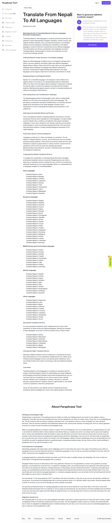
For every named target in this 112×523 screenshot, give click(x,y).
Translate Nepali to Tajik (34, 262)
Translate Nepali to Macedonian (36, 341)
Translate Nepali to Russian (35, 211)
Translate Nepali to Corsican (35, 310)
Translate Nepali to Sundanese (36, 315)
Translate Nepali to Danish (34, 221)
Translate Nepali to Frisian (34, 317)
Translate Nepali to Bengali (35, 176)
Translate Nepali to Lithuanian (36, 240)
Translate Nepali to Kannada (35, 193)
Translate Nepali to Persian (35, 252)
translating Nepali (45, 166)
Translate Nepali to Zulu (34, 284)
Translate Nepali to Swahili (34, 274)
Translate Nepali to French (35, 207)
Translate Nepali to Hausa (34, 278)
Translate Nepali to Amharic (35, 280)
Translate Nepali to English (35, 200)
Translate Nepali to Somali (34, 286)
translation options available (32, 390)
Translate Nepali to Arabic (34, 250)
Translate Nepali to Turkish (35, 228)
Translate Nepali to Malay (34, 345)
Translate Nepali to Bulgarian (35, 234)
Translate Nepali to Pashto (35, 264)
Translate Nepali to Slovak (34, 236)
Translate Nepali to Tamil (34, 189)
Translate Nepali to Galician (35, 306)
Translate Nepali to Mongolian (36, 347)
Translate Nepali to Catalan (35, 308)
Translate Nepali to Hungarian (36, 230)
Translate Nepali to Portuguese (36, 215)
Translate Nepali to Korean (35, 183)
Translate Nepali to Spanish (35, 202)
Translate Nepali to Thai (34, 185)
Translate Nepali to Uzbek (34, 260)
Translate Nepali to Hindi (34, 174)
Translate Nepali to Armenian (35, 266)
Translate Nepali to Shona (34, 335)
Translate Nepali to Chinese (35, 178)
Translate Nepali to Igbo (34, 282)
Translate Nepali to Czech (34, 223)
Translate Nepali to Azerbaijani (36, 258)
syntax (45, 63)
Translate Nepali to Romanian (35, 232)
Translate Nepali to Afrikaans (35, 290)
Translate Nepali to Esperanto (36, 300)
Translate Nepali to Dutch (34, 213)
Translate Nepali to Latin (34, 302)
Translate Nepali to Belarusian (36, 337)
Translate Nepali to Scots (34, 319)
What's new (109, 260)
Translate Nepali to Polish (34, 226)
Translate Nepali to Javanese (35, 313)
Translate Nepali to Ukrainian (35, 339)
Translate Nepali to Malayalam (36, 191)
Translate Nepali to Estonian (35, 242)
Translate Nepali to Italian (34, 209)
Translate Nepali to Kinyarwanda (36, 288)
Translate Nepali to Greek (34, 219)
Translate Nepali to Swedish (35, 217)
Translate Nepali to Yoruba (34, 276)
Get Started (92, 45)
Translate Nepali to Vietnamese (36, 187)
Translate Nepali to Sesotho (35, 293)
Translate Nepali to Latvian (35, 238)
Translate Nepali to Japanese (35, 180)
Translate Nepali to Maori (34, 304)
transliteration (51, 102)
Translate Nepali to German (35, 205)
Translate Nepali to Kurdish (35, 254)
